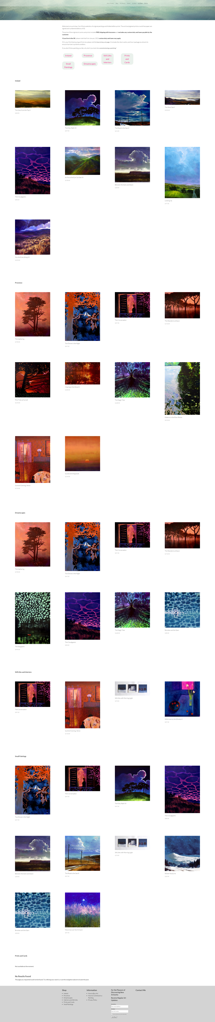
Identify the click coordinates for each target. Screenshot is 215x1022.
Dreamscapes (90, 64)
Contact (134, 3)
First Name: (113, 1009)
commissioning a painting (107, 48)
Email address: (113, 1004)
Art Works (122, 3)
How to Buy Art (93, 993)
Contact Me (141, 990)
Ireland (68, 55)
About (128, 3)
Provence (88, 55)
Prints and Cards (127, 59)
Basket (146, 3)
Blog (117, 3)
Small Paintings (68, 65)
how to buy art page (103, 42)
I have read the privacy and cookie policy (120, 1014)
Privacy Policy (92, 1000)
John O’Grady (110, 3)
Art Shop (140, 3)
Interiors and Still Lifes (71, 1000)
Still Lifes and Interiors (107, 59)
